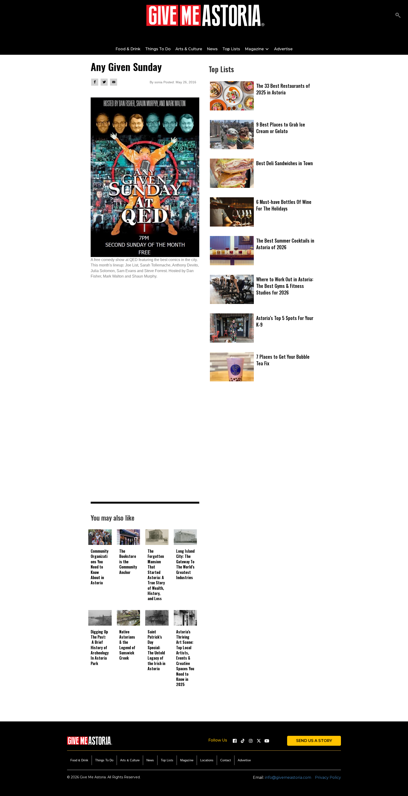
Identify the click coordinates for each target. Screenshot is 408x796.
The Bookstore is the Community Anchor (128, 561)
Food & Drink (79, 760)
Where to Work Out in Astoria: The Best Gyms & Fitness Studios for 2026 (284, 286)
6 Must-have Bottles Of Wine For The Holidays (283, 205)
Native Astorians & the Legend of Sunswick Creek (127, 645)
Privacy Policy (328, 777)
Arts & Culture (130, 760)
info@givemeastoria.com (288, 777)
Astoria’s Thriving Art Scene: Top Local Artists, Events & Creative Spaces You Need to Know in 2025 (185, 658)
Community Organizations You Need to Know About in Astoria (99, 566)
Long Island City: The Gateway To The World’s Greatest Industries (185, 564)
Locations (206, 760)
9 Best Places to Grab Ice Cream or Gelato (280, 128)
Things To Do (104, 760)
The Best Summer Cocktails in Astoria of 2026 (285, 244)
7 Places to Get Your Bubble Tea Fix (283, 360)
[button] (398, 15)
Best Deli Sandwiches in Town (284, 163)
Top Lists (167, 760)
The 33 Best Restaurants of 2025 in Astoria (283, 89)
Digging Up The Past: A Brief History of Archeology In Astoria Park (100, 647)
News (150, 760)
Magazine (186, 760)
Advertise (244, 760)
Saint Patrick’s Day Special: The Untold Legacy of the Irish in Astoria (156, 650)
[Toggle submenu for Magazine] (267, 49)
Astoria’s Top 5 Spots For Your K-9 (284, 321)
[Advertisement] (263, 450)
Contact (225, 760)
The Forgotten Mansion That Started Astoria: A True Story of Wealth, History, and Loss (156, 575)
